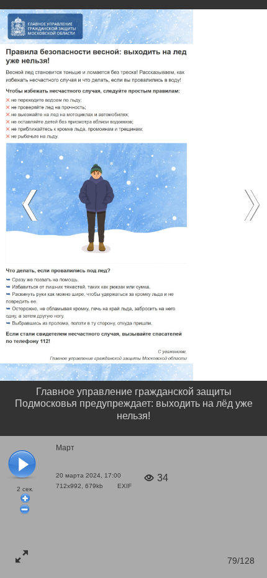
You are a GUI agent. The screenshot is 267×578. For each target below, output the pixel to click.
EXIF (124, 485)
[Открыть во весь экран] (21, 556)
